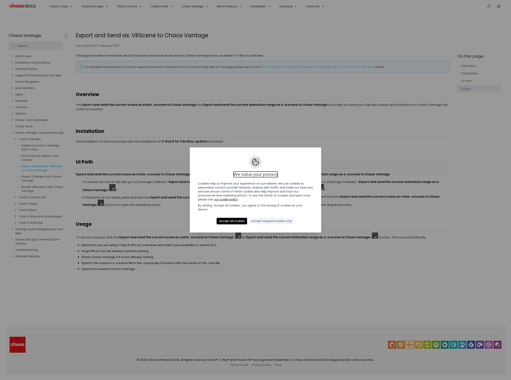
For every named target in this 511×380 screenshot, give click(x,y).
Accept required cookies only (271, 221)
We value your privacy (256, 174)
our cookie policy (226, 199)
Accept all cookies (232, 221)
